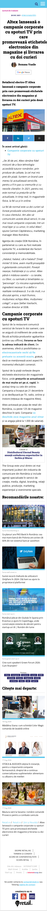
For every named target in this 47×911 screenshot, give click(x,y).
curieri (33, 675)
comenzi (25, 675)
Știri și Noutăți (29, 15)
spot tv (34, 681)
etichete (11, 678)
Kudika (25, 869)
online (37, 678)
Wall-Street (13, 869)
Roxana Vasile (27, 64)
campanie (15, 675)
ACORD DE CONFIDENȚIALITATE (23, 857)
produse (14, 681)
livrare (19, 678)
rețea (22, 681)
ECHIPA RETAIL (22, 860)
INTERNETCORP (30, 866)
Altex (7, 675)
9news (19, 872)
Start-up (8, 872)
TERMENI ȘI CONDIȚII (23, 853)
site (28, 681)
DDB (40, 675)
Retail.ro (6, 822)
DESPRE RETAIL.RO (23, 850)
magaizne (28, 678)
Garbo (34, 869)
